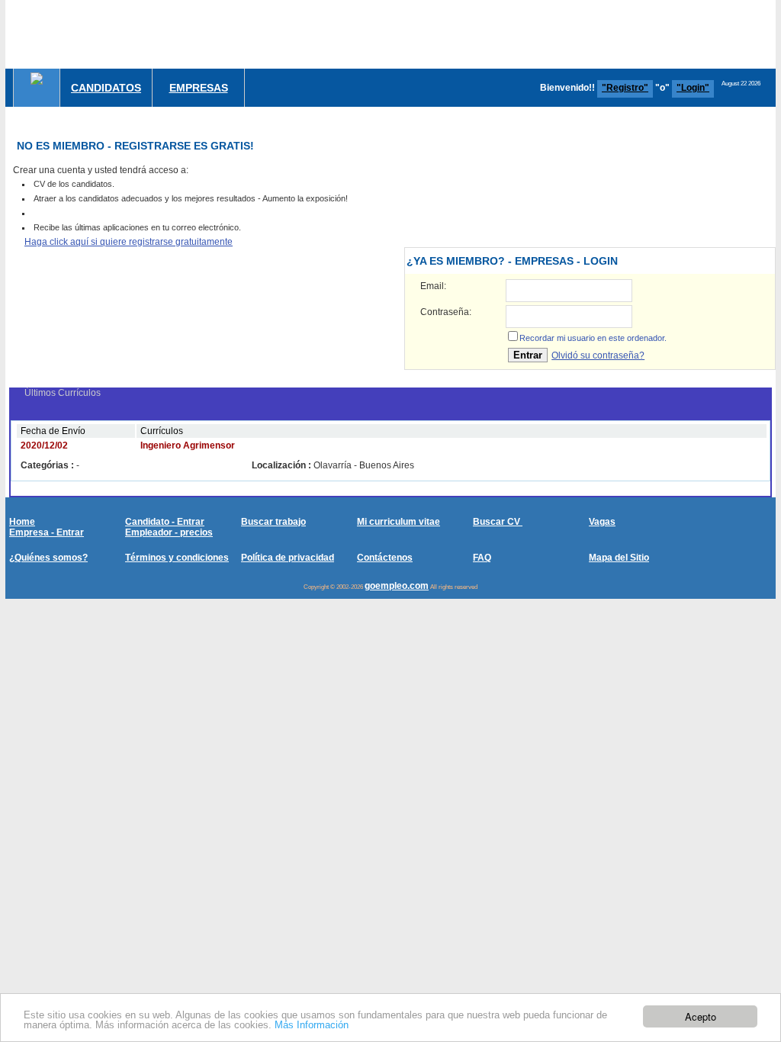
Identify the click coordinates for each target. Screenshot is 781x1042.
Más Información (312, 1025)
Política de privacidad (287, 557)
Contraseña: (445, 312)
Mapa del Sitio (619, 557)
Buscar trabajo (273, 521)
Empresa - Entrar (46, 532)
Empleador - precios (169, 532)
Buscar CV (497, 521)
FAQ (482, 557)
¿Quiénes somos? (48, 557)
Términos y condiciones (177, 557)
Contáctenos (385, 557)
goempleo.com (397, 585)
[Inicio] (36, 78)
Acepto (700, 1016)
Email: (433, 286)
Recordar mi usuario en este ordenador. (593, 338)
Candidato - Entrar (164, 521)
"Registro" (625, 87)
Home (22, 521)
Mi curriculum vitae (398, 521)
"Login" (693, 87)
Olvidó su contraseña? (597, 355)
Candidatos (106, 88)
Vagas (602, 521)
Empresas (198, 88)
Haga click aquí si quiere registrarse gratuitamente (128, 241)
